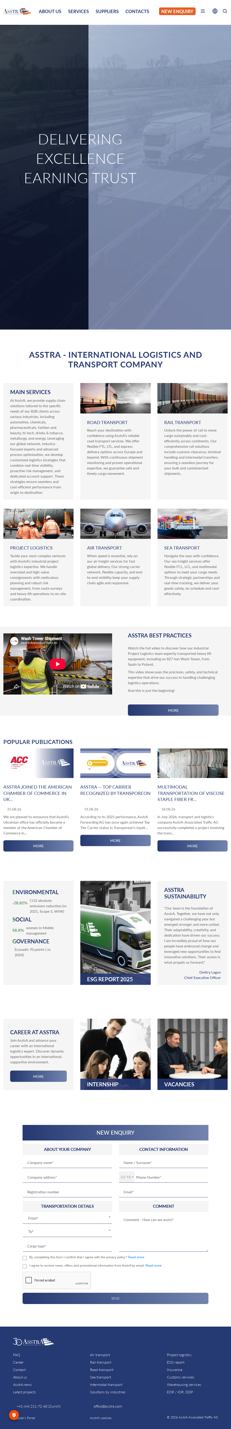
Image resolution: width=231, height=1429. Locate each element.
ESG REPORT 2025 (110, 979)
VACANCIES (179, 1084)
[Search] (225, 11)
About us (20, 1377)
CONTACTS (137, 11)
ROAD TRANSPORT (107, 422)
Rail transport (100, 1362)
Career (18, 1362)
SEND (115, 1298)
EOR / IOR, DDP (180, 1392)
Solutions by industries (108, 1392)
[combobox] (67, 1219)
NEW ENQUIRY (177, 11)
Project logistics (179, 1355)
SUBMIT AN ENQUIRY (115, 205)
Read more (136, 1257)
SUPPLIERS (107, 11)
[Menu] (203, 12)
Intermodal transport (106, 1384)
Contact (19, 1369)
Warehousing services (184, 1384)
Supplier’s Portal (24, 1418)
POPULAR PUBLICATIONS (38, 742)
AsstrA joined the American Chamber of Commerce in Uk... (37, 793)
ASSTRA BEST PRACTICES (160, 635)
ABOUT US (50, 11)
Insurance (174, 1369)
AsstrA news (22, 1384)
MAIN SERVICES (30, 392)
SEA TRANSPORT (182, 547)
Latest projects (24, 1392)
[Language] (215, 12)
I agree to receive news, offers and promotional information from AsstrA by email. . (95, 1265)
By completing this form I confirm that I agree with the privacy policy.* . (87, 1257)
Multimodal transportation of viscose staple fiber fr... (191, 793)
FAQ (16, 1355)
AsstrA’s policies (101, 1418)
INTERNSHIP (102, 1084)
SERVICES (78, 11)
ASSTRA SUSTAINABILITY (185, 893)
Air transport (100, 1355)
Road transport (101, 1369)
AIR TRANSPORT (104, 547)
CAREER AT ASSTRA (34, 1032)
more (173, 710)
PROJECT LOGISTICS (31, 547)
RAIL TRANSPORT (182, 422)
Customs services (180, 1377)
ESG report (175, 1362)
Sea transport (100, 1377)
